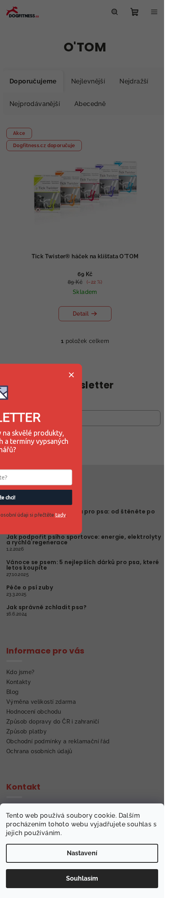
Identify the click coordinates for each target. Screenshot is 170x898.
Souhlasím (82, 878)
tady (60, 514)
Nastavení (82, 853)
